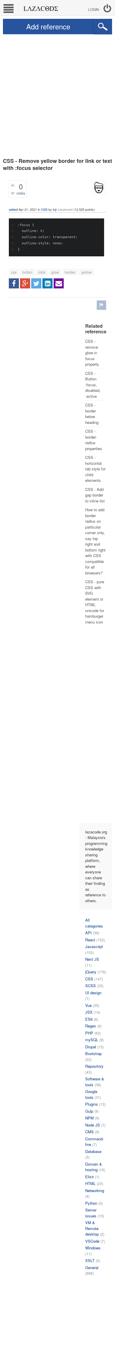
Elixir (89, 1176)
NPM (89, 1118)
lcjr (55, 209)
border (70, 272)
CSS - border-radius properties (93, 439)
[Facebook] (14, 283)
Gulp (89, 1111)
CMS (89, 1131)
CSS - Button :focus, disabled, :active (93, 384)
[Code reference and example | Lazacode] (41, 7)
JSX (89, 1012)
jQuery (90, 972)
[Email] (59, 283)
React (90, 939)
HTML (90, 1183)
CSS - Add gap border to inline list (95, 495)
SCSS (90, 985)
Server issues (90, 1213)
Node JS (92, 1125)
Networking (94, 1190)
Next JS (92, 959)
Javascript (94, 946)
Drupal (90, 1047)
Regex (90, 1026)
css (14, 272)
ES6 (89, 1019)
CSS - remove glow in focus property (92, 352)
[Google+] (25, 283)
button (27, 272)
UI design (93, 992)
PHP (89, 1033)
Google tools (91, 1094)
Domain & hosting (93, 1167)
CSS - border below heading (91, 413)
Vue (88, 1005)
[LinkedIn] (47, 283)
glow (55, 272)
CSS (44, 209)
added (13, 209)
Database (93, 1151)
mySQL (91, 1039)
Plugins (91, 1104)
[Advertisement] (57, 94)
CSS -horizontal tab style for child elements (95, 468)
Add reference (48, 26)
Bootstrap (93, 1053)
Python (91, 1203)
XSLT (90, 1260)
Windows (93, 1248)
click (41, 272)
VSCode (92, 1241)
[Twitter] (36, 283)
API (88, 932)
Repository (94, 1066)
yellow (86, 272)
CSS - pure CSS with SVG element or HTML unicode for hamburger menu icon (94, 602)
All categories (94, 923)
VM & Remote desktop (92, 1228)
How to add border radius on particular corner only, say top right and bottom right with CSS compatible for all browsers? (95, 541)
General (91, 1267)
